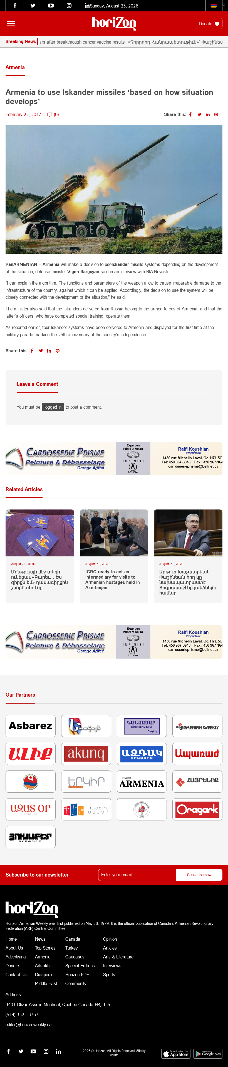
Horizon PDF (77, 974)
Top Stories (45, 947)
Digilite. (114, 1055)
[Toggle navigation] (11, 23)
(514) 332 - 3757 (22, 1014)
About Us (14, 947)
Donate (206, 23)
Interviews (112, 965)
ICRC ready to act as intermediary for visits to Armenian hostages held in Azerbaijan (112, 579)
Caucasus (75, 956)
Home (11, 939)
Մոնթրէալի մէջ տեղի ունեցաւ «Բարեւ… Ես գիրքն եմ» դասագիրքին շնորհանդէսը (39, 579)
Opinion (110, 939)
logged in (52, 407)
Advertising (16, 956)
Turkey (71, 947)
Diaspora (43, 974)
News (40, 939)
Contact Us (16, 974)
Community (75, 983)
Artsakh (42, 965)
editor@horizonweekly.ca (29, 1024)
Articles (110, 947)
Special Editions (80, 965)
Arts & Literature (118, 956)
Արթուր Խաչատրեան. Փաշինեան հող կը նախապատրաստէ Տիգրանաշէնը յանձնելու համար (188, 582)
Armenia (43, 956)
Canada (72, 939)
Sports (109, 974)
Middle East (46, 983)
